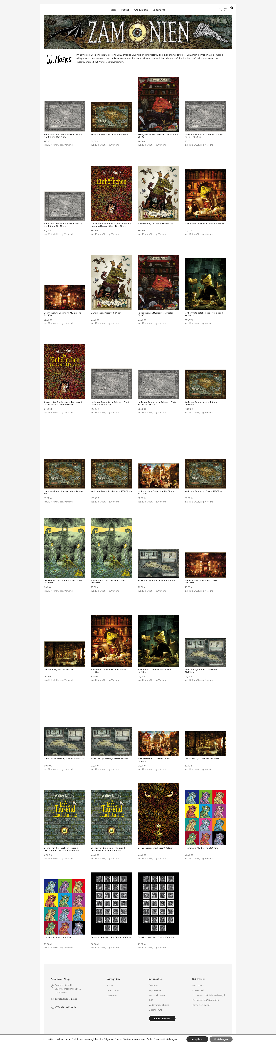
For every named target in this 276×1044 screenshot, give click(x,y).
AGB (151, 1000)
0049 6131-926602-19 (65, 1006)
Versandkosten (157, 995)
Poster (125, 10)
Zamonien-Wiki (200, 1005)
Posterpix (197, 990)
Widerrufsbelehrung (159, 1005)
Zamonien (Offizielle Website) (207, 995)
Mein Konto (198, 985)
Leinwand (159, 10)
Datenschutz (155, 1009)
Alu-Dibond (141, 10)
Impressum (155, 990)
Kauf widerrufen (162, 1018)
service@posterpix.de (66, 998)
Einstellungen (170, 1039)
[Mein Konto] (225, 9)
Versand (68, 144)
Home (112, 10)
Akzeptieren (197, 1039)
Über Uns (153, 985)
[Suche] (220, 9)
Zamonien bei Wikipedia (204, 1000)
